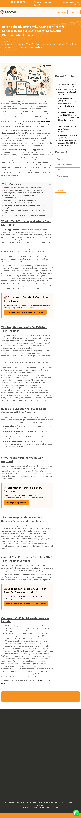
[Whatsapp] (27, 2)
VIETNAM (72, 803)
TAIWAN (40, 805)
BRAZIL (11, 803)
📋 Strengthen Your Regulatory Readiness (20, 203)
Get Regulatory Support (16, 502)
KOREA (63, 803)
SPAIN (55, 808)
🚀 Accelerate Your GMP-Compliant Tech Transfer (23, 190)
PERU (35, 803)
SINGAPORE (27, 808)
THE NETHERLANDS (46, 803)
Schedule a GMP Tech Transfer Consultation (25, 312)
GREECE (49, 808)
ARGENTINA (21, 803)
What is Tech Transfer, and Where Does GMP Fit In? (23, 188)
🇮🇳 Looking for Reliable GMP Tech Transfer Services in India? (27, 215)
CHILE (29, 803)
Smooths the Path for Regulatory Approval (20, 200)
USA (5, 803)
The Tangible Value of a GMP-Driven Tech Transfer (23, 193)
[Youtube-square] (24, 2)
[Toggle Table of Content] (48, 184)
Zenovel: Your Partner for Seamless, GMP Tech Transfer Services (24, 211)
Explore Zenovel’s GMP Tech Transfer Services (26, 604)
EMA (38, 382)
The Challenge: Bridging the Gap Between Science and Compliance (25, 206)
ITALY (57, 803)
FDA (30, 382)
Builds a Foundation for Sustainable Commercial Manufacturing (22, 196)
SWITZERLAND (39, 808)
